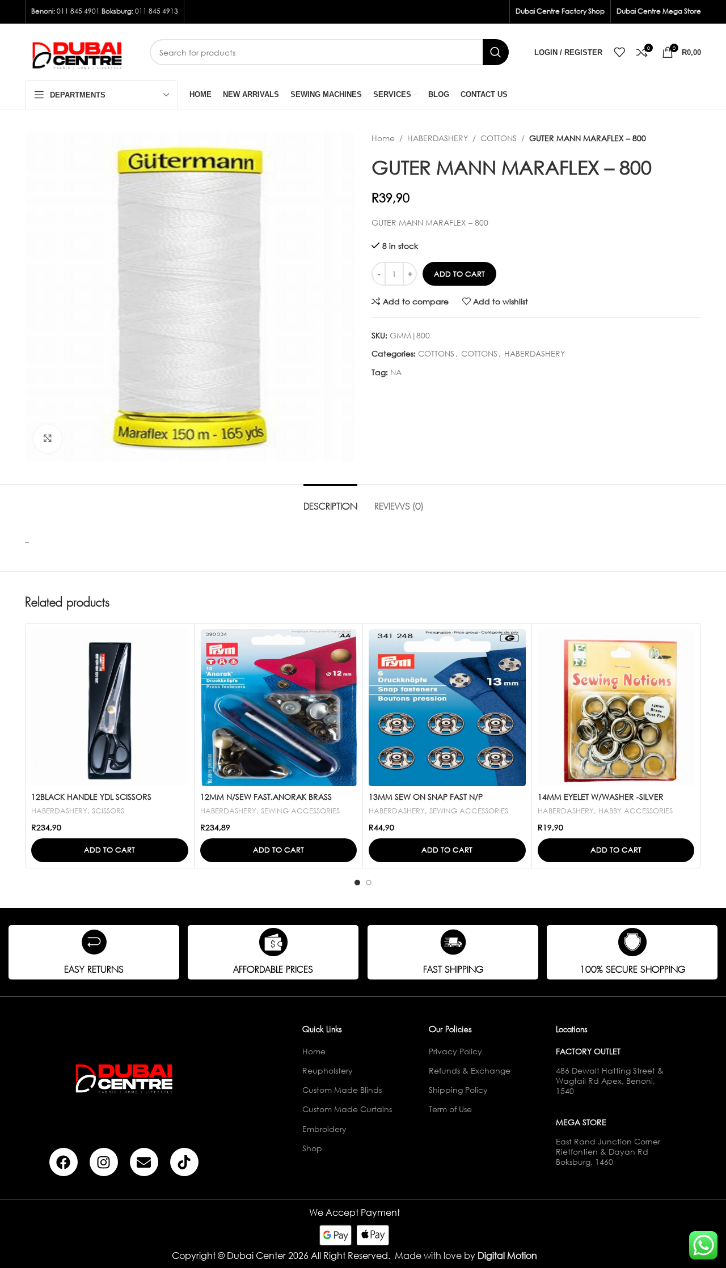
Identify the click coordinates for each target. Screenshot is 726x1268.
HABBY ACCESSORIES (635, 811)
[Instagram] (104, 1162)
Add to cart (459, 274)
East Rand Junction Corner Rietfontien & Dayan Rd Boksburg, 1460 (608, 1151)
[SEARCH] (496, 52)
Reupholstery (327, 1070)
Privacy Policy (455, 1051)
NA (396, 372)
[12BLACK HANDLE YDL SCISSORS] (109, 707)
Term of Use (450, 1109)
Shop (312, 1148)
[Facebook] (63, 1162)
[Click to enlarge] (47, 439)
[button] (109, 850)
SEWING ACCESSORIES (300, 811)
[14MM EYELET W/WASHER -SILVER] (616, 707)
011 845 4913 (156, 11)
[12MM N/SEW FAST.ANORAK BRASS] (278, 707)
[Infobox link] (94, 952)
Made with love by (466, 1255)
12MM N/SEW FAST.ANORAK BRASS (266, 796)
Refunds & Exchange (469, 1070)
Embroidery (324, 1128)
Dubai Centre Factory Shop (560, 11)
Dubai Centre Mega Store (659, 11)
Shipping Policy (458, 1089)
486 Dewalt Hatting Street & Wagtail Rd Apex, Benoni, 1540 (610, 1080)
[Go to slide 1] (357, 882)
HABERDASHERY (437, 138)
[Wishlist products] (619, 52)
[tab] (330, 501)
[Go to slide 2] (369, 882)
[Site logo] (79, 51)
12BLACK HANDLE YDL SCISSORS (91, 796)
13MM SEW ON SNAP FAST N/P (426, 796)
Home (383, 138)
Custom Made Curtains (347, 1109)
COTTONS (498, 138)
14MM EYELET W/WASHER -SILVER (601, 796)
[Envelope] (144, 1162)
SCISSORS (108, 811)
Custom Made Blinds (342, 1089)
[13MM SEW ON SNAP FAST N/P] (447, 707)
